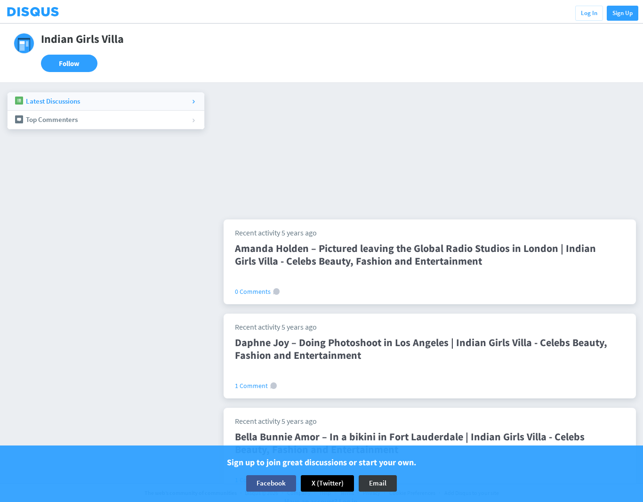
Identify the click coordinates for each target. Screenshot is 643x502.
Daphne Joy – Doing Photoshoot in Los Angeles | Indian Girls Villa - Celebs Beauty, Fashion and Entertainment (421, 349)
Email (377, 482)
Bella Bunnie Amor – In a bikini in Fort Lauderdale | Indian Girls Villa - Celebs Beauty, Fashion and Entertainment (410, 443)
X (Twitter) (328, 482)
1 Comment (252, 385)
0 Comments (253, 291)
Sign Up (622, 13)
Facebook (271, 482)
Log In (589, 13)
